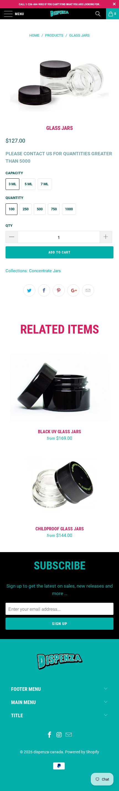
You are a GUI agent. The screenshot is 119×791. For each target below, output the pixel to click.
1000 (69, 209)
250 (26, 209)
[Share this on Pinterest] (59, 290)
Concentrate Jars (45, 270)
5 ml (28, 184)
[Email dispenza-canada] (69, 735)
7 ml (44, 184)
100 (11, 209)
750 (54, 209)
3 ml (12, 184)
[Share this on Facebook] (44, 290)
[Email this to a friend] (88, 290)
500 (40, 209)
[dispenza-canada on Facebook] (49, 735)
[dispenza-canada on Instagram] (59, 735)
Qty (9, 225)
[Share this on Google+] (73, 290)
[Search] (100, 13)
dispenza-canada (48, 752)
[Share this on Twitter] (29, 290)
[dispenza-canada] (59, 13)
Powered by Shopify (82, 752)
